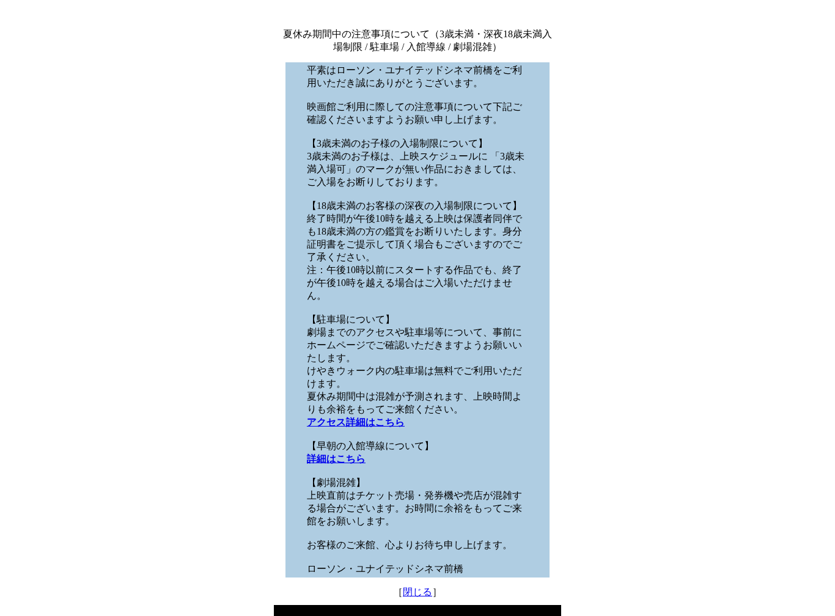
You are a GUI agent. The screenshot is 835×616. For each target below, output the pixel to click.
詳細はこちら (336, 458)
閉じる (417, 592)
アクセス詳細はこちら (356, 422)
